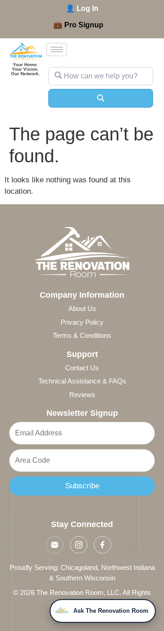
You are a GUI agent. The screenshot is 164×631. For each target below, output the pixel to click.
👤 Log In (82, 8)
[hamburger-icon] (56, 49)
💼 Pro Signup (78, 25)
